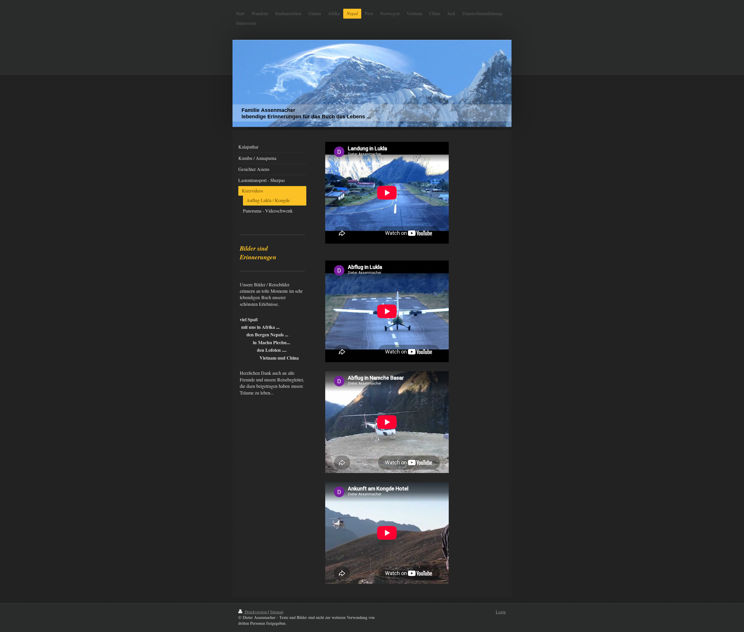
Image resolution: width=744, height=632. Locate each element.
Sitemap (276, 612)
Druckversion (256, 612)
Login (501, 612)
